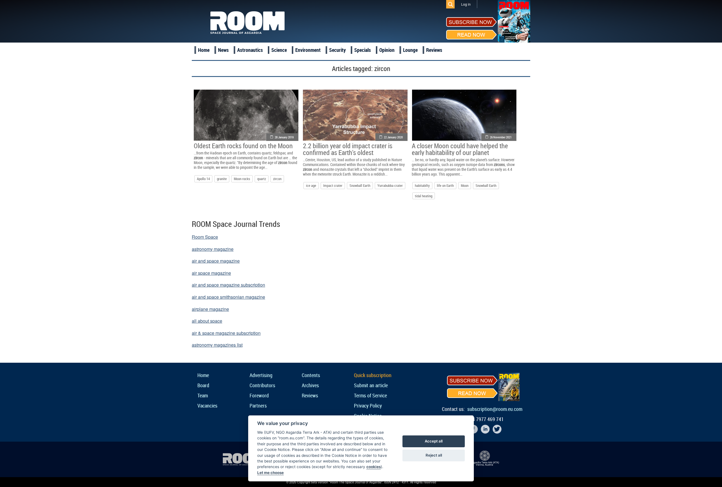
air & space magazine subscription (226, 333)
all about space (207, 321)
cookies (373, 466)
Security (337, 50)
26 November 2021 (501, 137)
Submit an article (371, 385)
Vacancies (207, 405)
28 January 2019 (284, 137)
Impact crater (332, 185)
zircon (277, 178)
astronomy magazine (213, 249)
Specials (362, 50)
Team (202, 395)
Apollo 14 (203, 178)
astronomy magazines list (217, 345)
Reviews (434, 50)
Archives (310, 385)
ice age (311, 185)
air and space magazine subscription (228, 285)
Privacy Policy (368, 405)
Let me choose (270, 472)
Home (204, 50)
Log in (466, 4)
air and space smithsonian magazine (228, 297)
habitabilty (422, 185)
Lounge (410, 50)
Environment (308, 50)
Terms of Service (370, 395)
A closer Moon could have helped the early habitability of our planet (460, 149)
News (223, 50)
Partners (258, 405)
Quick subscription (372, 375)
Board (203, 385)
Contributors (262, 385)
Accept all (434, 441)
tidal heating (423, 195)
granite (222, 178)
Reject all (434, 455)
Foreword (259, 395)
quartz (261, 178)
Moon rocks (242, 178)
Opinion (387, 50)
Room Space (205, 237)
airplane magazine (210, 309)
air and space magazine (216, 261)
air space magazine (211, 273)
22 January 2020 (393, 137)
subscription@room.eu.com (494, 409)
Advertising (261, 375)
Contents (311, 375)
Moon (464, 185)
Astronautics (250, 50)
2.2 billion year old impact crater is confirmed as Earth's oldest (347, 149)
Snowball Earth (359, 185)
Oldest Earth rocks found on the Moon (243, 145)
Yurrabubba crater (390, 185)
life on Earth (445, 185)
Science (279, 50)
